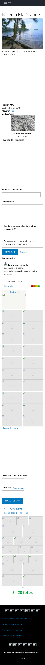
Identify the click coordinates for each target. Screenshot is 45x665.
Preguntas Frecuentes (12, 630)
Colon (12, 111)
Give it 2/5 (7, 277)
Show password (18, 488)
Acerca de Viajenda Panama (14, 618)
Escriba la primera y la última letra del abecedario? (21, 227)
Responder (9, 286)
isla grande (7, 428)
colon (15, 428)
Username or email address (15, 475)
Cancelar (24, 252)
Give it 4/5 (11, 277)
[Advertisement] (22, 78)
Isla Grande (14, 292)
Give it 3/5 (9, 277)
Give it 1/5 (5, 277)
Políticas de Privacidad (12, 635)
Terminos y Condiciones (12, 624)
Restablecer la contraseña (16, 513)
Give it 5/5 (13, 277)
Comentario (8, 201)
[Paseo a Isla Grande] (22, 48)
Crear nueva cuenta (13, 509)
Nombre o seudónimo (12, 189)
